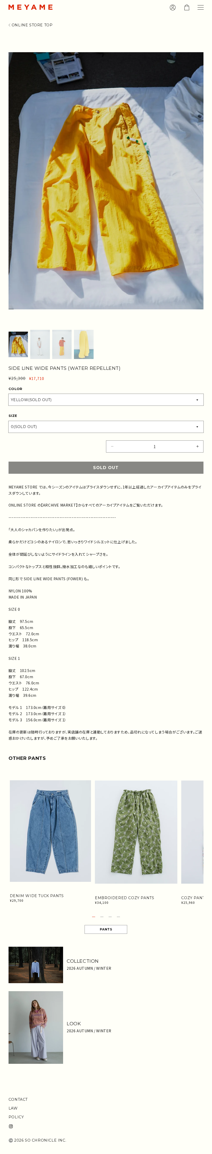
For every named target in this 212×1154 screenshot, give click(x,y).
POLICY (16, 1117)
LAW (13, 1108)
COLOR (15, 389)
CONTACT (18, 1099)
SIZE (13, 416)
